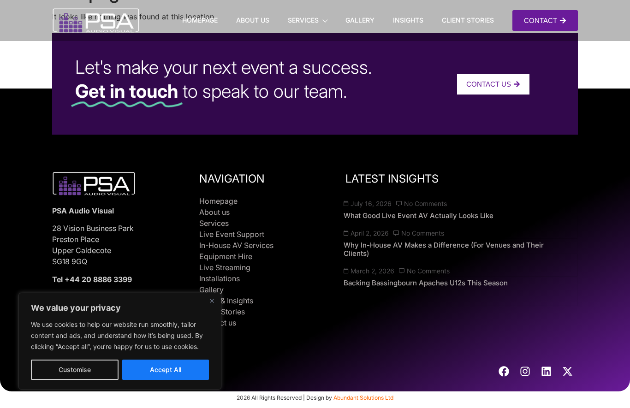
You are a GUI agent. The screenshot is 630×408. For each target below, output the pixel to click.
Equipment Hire (225, 256)
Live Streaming (224, 267)
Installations (219, 278)
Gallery (359, 20)
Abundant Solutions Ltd (363, 397)
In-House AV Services (236, 245)
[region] (119, 341)
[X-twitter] (567, 371)
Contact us (217, 322)
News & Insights (226, 300)
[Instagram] (524, 371)
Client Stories (468, 20)
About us (252, 20)
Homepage (200, 20)
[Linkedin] (546, 371)
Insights (408, 20)
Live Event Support (231, 234)
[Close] (211, 300)
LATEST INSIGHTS (392, 178)
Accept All (165, 369)
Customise (75, 369)
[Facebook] (503, 371)
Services (303, 20)
